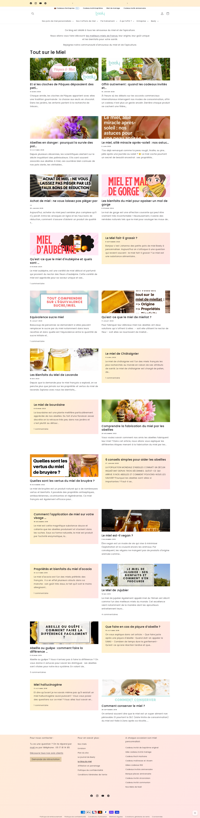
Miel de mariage (113, 8)
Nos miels (82, 744)
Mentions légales (116, 817)
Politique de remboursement (51, 817)
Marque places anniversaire (138, 774)
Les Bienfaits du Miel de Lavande (54, 375)
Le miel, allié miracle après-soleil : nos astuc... (135, 142)
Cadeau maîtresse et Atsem (139, 760)
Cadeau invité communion (137, 782)
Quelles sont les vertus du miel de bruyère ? (62, 481)
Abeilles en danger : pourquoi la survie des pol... (61, 144)
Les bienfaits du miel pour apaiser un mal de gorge (134, 202)
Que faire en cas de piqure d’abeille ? (132, 627)
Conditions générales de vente (137, 817)
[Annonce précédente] (72, 3)
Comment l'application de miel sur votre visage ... (64, 516)
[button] (33, 13)
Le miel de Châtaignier (122, 353)
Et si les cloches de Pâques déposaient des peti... (62, 86)
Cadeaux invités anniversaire (139, 769)
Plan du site (83, 753)
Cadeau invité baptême (93, 8)
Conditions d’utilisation (97, 817)
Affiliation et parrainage (89, 766)
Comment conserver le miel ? (123, 706)
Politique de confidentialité (90, 770)
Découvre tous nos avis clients (46, 753)
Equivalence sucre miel (47, 317)
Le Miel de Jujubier (115, 590)
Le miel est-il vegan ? (117, 535)
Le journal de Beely (86, 757)
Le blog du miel (85, 761)
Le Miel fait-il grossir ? (121, 238)
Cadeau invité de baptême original (141, 747)
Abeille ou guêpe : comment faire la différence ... (56, 649)
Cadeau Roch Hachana (136, 756)
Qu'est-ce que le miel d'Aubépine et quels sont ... (61, 261)
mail (32, 747)
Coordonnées (157, 817)
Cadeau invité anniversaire (135, 8)
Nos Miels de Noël (133, 787)
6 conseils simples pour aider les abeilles (135, 459)
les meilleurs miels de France (102, 35)
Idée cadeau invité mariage (138, 752)
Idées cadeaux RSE (134, 765)
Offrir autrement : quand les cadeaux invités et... (134, 86)
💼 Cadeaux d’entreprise (66, 8)
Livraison (82, 748)
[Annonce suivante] (127, 3)
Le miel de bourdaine (49, 405)
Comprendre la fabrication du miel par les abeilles (133, 427)
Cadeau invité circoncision (137, 778)
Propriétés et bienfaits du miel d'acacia (63, 569)
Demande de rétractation (46, 759)
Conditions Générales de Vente (92, 774)
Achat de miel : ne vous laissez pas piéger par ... (64, 202)
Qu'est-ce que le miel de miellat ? (126, 317)
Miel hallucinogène (48, 684)
